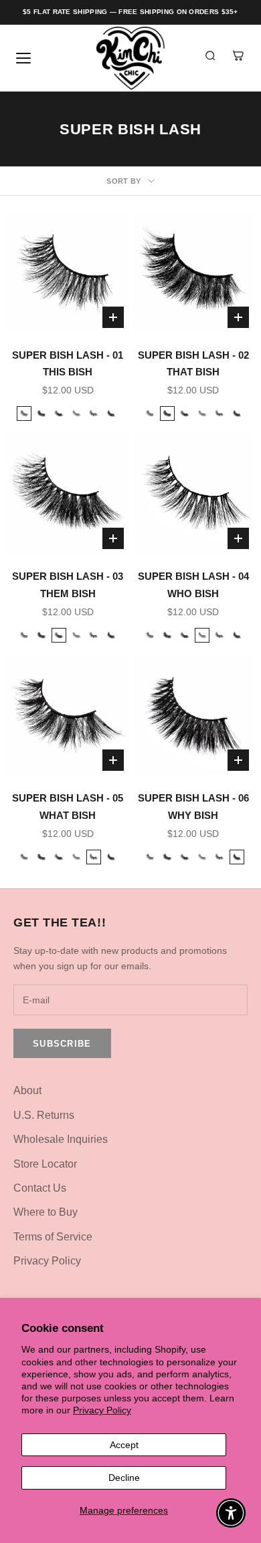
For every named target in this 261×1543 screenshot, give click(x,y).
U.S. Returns (43, 1115)
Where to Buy (45, 1212)
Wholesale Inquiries (60, 1139)
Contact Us (39, 1188)
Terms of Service (52, 1236)
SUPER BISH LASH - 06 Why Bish (193, 806)
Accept (124, 1444)
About (27, 1090)
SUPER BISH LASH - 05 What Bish (67, 806)
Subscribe (62, 1044)
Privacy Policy (102, 1410)
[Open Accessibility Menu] (231, 1513)
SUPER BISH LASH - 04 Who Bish (193, 584)
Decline (124, 1477)
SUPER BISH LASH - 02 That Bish (193, 363)
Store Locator (45, 1164)
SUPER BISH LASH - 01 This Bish (67, 363)
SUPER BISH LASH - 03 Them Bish (67, 584)
